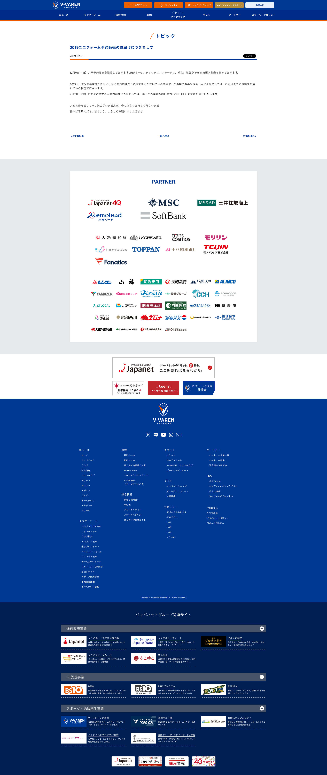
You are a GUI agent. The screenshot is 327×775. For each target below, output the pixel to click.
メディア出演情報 (90, 577)
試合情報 (120, 15)
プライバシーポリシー (218, 518)
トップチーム (88, 460)
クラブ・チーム (92, 15)
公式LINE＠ (214, 491)
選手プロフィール (90, 546)
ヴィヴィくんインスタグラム (223, 486)
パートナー (235, 15)
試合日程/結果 (131, 500)
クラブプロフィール (91, 526)
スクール (85, 511)
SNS (209, 476)
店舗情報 (171, 496)
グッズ (206, 15)
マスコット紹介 (89, 557)
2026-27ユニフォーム (177, 491)
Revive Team (130, 470)
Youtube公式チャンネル (221, 496)
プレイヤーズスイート (177, 470)
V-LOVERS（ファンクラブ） (181, 465)
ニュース (63, 15)
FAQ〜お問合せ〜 (215, 523)
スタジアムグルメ (132, 515)
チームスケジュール (91, 562)
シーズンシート (174, 460)
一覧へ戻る (163, 136)
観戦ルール (129, 455)
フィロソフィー (89, 532)
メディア (85, 491)
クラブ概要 (86, 536)
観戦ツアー (129, 460)
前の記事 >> (249, 136)
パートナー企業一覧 (219, 455)
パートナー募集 (217, 460)
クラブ (84, 465)
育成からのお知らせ (176, 512)
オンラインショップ (176, 486)
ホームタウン (88, 501)
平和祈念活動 (88, 582)
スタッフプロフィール (91, 552)
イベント (85, 485)
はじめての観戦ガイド (135, 465)
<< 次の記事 (77, 136)
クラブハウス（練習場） (92, 567)
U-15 (169, 527)
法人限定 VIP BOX (218, 465)
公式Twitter (215, 481)
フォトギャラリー (133, 510)
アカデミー (86, 505)
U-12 (169, 532)
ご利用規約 (212, 508)
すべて (84, 455)
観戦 (149, 15)
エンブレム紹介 (89, 542)
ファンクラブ (88, 475)
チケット (85, 480)
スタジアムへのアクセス (136, 475)
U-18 (169, 522)
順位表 (127, 505)
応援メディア (88, 572)
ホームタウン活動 (90, 587)
